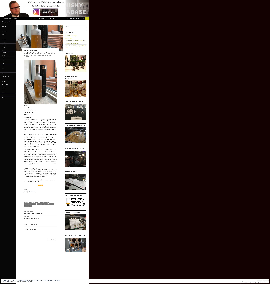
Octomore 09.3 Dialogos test (42, 202)
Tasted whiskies (42, 18)
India (3, 57)
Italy (3, 63)
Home (30, 18)
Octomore (36, 50)
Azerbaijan (4, 31)
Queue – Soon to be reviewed (54, 18)
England (4, 44)
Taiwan (3, 89)
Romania (4, 81)
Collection (64, 18)
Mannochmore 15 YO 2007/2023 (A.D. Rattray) (75, 40)
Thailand (4, 92)
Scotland (4, 26)
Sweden (3, 87)
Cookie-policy (29, 281)
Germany (4, 52)
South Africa (5, 84)
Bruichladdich (27, 50)
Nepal (3, 73)
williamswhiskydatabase (40, 55)
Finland (3, 47)
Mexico (3, 71)
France (3, 50)
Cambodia (4, 36)
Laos (3, 68)
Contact (82, 18)
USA (3, 94)
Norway (3, 79)
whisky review (28, 205)
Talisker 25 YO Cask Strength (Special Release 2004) (75, 46)
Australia (4, 28)
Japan (3, 65)
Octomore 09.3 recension (30, 204)
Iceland (3, 55)
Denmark (4, 34)
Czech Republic (5, 42)
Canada (3, 39)
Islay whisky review (29, 202)
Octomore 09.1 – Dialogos (71, 35)
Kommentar (51, 239)
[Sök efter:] (75, 26)
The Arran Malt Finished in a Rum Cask (33, 212)
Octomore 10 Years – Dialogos (31, 217)
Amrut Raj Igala (68, 38)
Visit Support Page (74, 18)
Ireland (3, 60)
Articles (35, 18)
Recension (51, 204)
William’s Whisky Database (9, 18)
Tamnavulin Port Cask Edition (71, 43)
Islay (32, 50)
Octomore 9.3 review (42, 204)
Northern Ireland (6, 76)
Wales (3, 97)
